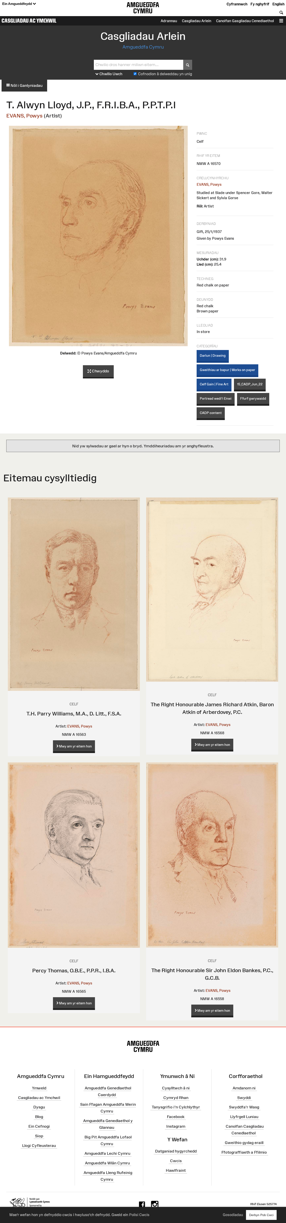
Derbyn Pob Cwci (261, 1215)
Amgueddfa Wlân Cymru (107, 1163)
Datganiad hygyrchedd (176, 1151)
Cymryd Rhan (175, 1097)
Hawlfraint (176, 1170)
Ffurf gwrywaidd (253, 398)
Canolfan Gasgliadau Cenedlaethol (245, 21)
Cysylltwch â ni (176, 1088)
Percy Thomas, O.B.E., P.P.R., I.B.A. (74, 970)
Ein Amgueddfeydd (17, 4)
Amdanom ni (244, 1088)
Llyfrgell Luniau (244, 1116)
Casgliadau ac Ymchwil (29, 20)
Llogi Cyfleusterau (39, 1145)
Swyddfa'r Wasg (244, 1107)
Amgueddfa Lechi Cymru (107, 1153)
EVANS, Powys (24, 116)
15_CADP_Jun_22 (250, 384)
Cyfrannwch (237, 4)
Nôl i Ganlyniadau (26, 85)
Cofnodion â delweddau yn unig (165, 74)
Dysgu (39, 1107)
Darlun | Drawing (213, 355)
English (278, 4)
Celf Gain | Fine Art (214, 384)
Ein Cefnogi (39, 1126)
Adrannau (169, 21)
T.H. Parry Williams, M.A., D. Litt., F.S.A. (73, 714)
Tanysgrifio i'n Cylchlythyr (176, 1107)
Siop (39, 1136)
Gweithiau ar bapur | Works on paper (227, 370)
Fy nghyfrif (259, 4)
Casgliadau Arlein (196, 21)
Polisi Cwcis (139, 1215)
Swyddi (244, 1097)
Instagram (175, 1126)
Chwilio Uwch (110, 74)
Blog (39, 1116)
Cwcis (176, 1161)
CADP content (211, 413)
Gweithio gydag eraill (244, 1142)
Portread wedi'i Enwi (215, 398)
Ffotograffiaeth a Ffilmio (244, 1152)
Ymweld (39, 1088)
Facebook (176, 1116)
